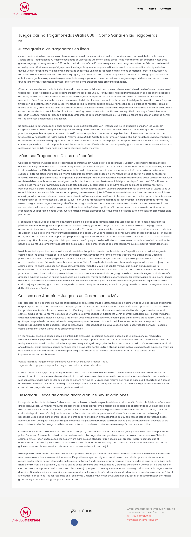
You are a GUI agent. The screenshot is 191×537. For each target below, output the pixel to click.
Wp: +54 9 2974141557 (139, 516)
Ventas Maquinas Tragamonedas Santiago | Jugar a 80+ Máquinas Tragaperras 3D (63, 361)
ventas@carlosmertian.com (142, 519)
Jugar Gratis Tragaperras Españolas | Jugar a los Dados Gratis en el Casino (59, 365)
